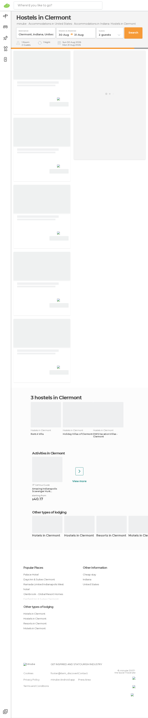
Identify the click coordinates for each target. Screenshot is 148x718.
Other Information (95, 567)
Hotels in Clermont (46, 535)
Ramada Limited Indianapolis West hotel (43, 587)
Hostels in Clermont (79, 535)
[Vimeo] (128, 665)
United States (91, 584)
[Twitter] (123, 665)
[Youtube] (133, 665)
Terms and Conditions (36, 685)
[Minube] (7, 5)
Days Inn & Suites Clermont (39, 579)
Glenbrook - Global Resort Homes (43, 594)
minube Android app (63, 679)
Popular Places (33, 567)
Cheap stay (89, 574)
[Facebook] (119, 665)
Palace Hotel (31, 574)
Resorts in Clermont (111, 535)
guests (106, 34)
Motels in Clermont (34, 628)
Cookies (28, 673)
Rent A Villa (37, 434)
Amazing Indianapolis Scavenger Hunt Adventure (44, 490)
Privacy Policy (31, 679)
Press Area (84, 679)
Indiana (87, 579)
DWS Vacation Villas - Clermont (105, 435)
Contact (83, 673)
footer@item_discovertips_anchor (71, 673)
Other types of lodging (38, 607)
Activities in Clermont (48, 453)
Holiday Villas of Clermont (78, 434)
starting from (39, 495)
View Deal (59, 104)
